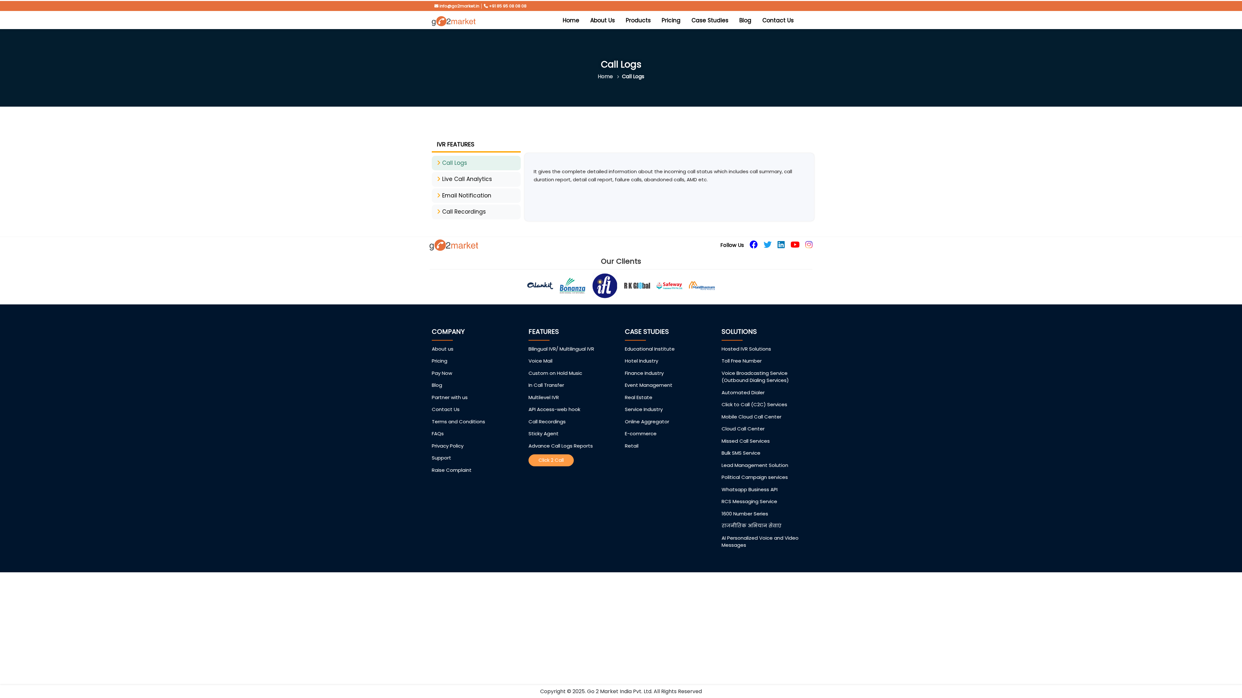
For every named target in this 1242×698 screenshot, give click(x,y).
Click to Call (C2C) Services (754, 404)
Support (441, 457)
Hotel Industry (641, 360)
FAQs (438, 433)
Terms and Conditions (458, 421)
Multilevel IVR (543, 397)
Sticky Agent (543, 433)
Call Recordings (547, 421)
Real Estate (638, 397)
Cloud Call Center (743, 428)
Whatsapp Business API (750, 489)
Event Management (648, 385)
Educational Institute (650, 348)
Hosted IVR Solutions (746, 348)
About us (442, 348)
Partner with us (450, 397)
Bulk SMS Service (741, 452)
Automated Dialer (743, 392)
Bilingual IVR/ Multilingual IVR (561, 348)
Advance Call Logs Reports (560, 445)
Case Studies (710, 20)
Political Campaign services (755, 477)
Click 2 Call (551, 460)
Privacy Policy (447, 445)
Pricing (671, 20)
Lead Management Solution (755, 465)
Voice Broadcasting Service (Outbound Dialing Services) (755, 377)
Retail (631, 445)
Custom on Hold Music (555, 373)
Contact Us (778, 20)
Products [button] (638, 20)
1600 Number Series (745, 513)
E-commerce (641, 433)
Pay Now (442, 373)
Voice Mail (540, 360)
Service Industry (644, 409)
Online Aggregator (647, 421)
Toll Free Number (742, 360)
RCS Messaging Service (749, 501)
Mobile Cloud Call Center (751, 416)
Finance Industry (644, 373)
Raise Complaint (452, 470)
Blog (745, 20)
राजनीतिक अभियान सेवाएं (751, 525)
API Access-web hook (554, 409)
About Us (602, 20)
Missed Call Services (746, 441)
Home (573, 20)
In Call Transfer (546, 385)
